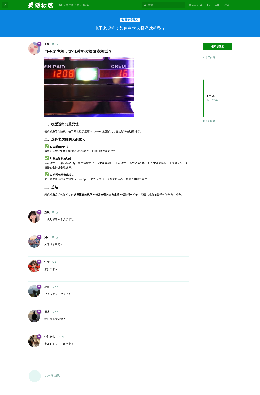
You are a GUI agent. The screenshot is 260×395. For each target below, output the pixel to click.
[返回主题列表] (5, 5)
